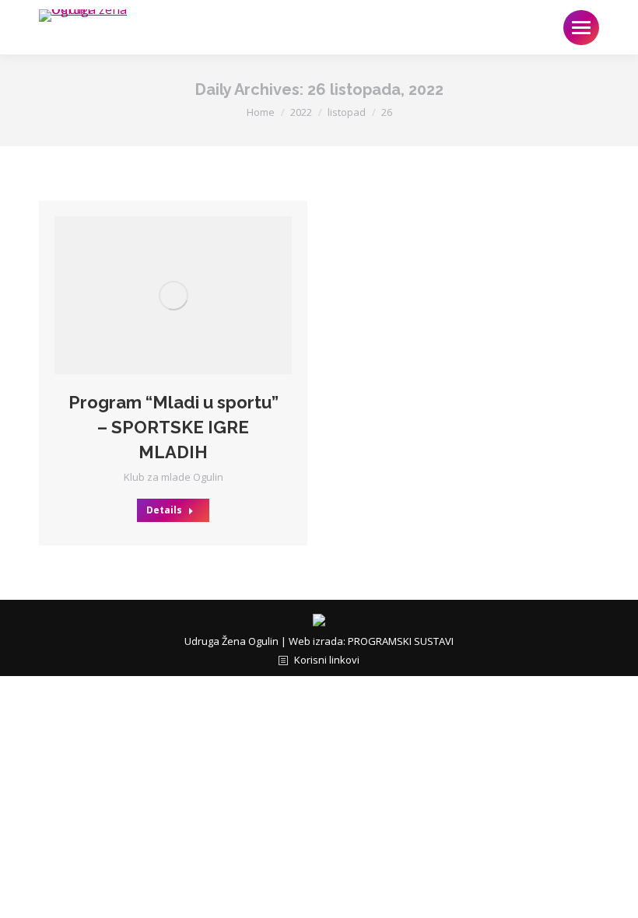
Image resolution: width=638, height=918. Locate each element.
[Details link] (194, 296)
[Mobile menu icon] (581, 27)
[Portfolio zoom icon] (152, 296)
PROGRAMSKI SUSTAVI (401, 641)
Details (164, 510)
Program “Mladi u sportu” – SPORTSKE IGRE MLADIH (173, 427)
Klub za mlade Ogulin (173, 477)
